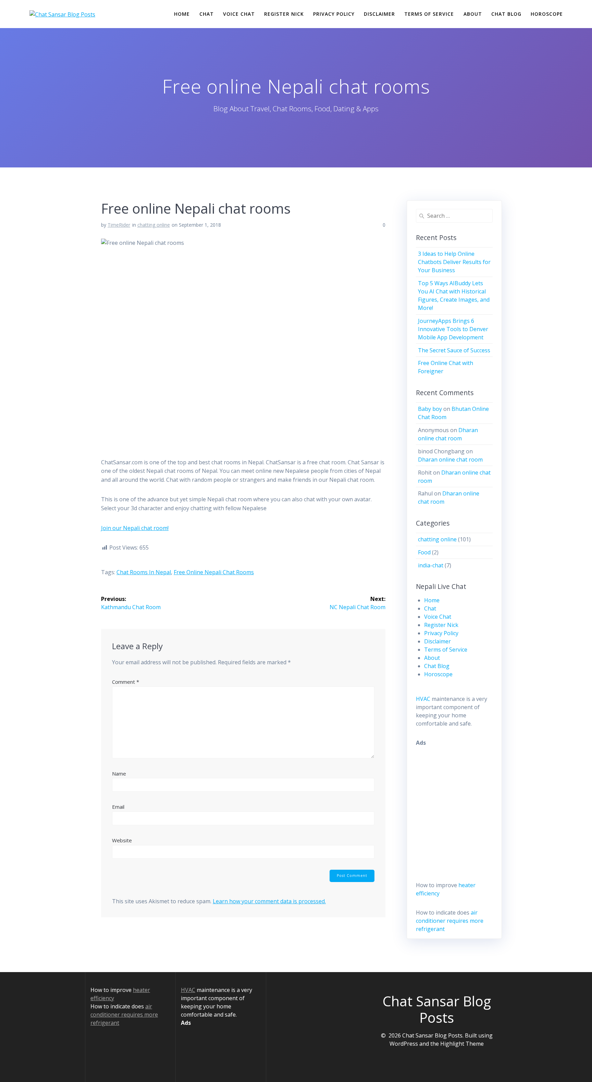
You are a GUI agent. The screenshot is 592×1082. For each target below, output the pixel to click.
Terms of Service (429, 14)
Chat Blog (506, 14)
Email (118, 806)
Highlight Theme (462, 1043)
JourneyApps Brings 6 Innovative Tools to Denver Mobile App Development (453, 329)
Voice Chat (239, 14)
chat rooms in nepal (143, 572)
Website (122, 840)
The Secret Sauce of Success (454, 350)
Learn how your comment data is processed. (269, 901)
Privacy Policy (334, 14)
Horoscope (547, 14)
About (473, 14)
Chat (206, 14)
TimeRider (119, 225)
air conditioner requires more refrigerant (449, 921)
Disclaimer (379, 14)
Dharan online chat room (450, 459)
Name (119, 773)
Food (424, 552)
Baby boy (430, 409)
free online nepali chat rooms (214, 572)
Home (182, 14)
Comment (125, 681)
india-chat (430, 565)
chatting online (153, 225)
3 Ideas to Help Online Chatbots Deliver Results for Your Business (454, 262)
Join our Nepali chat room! (135, 528)
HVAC (423, 699)
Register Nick (284, 14)
